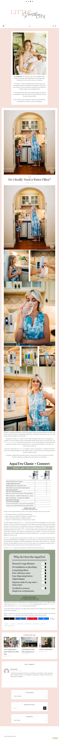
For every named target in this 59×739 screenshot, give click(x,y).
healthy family (20, 623)
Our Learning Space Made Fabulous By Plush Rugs (11, 652)
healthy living (36, 623)
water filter (43, 623)
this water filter (51, 604)
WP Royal (13, 736)
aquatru (6, 623)
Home (29, 177)
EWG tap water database (10, 442)
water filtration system (9, 625)
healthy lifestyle (28, 623)
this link (12, 615)
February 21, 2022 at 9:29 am (16, 670)
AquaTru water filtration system (22, 604)
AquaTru (21, 448)
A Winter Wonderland (45, 649)
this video (11, 548)
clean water (12, 623)
